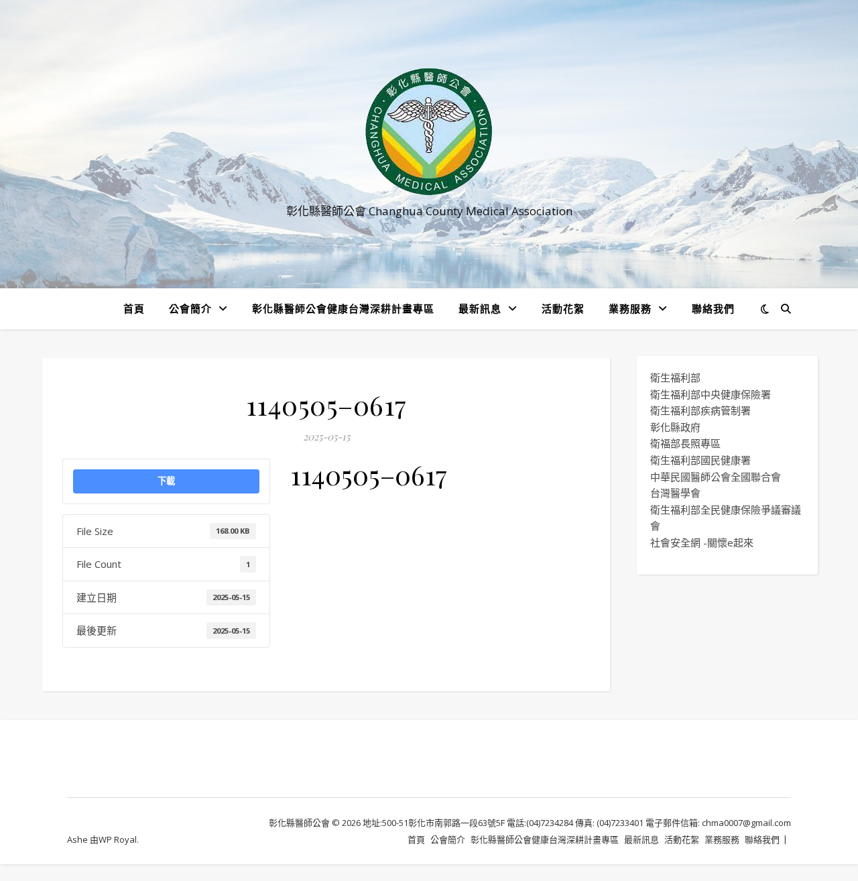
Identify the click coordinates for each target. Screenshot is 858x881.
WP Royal (118, 839)
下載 (166, 481)
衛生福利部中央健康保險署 (710, 394)
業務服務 (630, 308)
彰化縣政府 (675, 427)
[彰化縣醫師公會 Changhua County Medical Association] (429, 131)
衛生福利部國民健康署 (700, 460)
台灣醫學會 (675, 493)
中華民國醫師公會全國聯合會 (715, 476)
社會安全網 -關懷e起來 (701, 542)
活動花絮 (563, 308)
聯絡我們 (713, 308)
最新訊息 (479, 308)
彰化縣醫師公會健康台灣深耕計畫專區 (343, 308)
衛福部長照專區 (685, 443)
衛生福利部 (675, 377)
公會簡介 (190, 308)
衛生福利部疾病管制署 (700, 410)
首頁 (134, 308)
